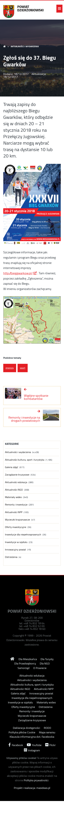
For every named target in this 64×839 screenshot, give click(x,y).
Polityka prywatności (36, 780)
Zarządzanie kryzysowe (17, 474)
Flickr (52, 745)
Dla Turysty (47, 659)
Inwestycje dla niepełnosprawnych (23, 534)
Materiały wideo (13, 497)
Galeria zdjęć (11, 467)
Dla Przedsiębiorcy (25, 663)
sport (22, 368)
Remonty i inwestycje (16, 504)
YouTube (36, 745)
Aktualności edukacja (16, 482)
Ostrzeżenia (11, 557)
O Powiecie (39, 668)
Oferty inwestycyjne (15, 527)
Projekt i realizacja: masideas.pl (32, 787)
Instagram (33, 750)
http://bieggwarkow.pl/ (18, 273)
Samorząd (24, 668)
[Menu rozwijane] (59, 9)
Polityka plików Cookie (22, 732)
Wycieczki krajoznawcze (17, 519)
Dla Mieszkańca (27, 659)
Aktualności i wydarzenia (25, 46)
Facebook (17, 745)
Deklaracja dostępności (26, 728)
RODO (47, 728)
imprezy (10, 368)
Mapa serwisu (47, 732)
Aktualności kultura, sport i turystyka (24, 459)
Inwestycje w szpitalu (16, 542)
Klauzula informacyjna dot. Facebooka (32, 736)
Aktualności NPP (13, 512)
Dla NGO (45, 663)
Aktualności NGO (14, 489)
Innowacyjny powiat (15, 549)
